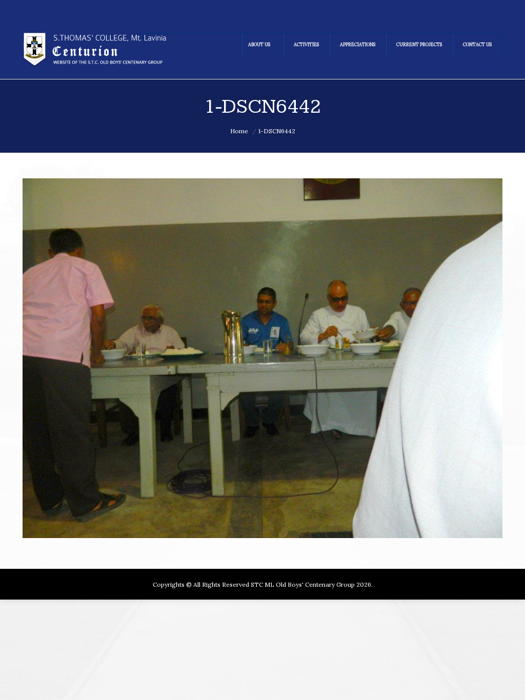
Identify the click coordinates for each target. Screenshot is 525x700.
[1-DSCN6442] (262, 358)
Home (239, 131)
